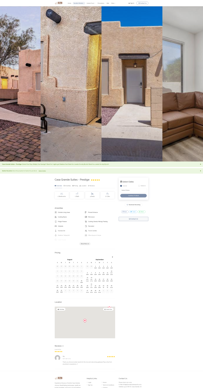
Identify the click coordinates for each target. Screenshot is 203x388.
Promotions (101, 3)
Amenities (68, 186)
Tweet (134, 211)
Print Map (62, 309)
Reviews (92, 186)
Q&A (107, 3)
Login (89, 382)
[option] (132, 84)
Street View (109, 309)
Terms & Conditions (108, 385)
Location (83, 186)
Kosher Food (90, 3)
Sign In (132, 3)
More (112, 3)
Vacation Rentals (78, 3)
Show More (84, 243)
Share (125, 211)
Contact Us (143, 3)
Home (69, 3)
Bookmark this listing (134, 204)
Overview (59, 186)
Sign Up (90, 385)
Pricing (76, 186)
